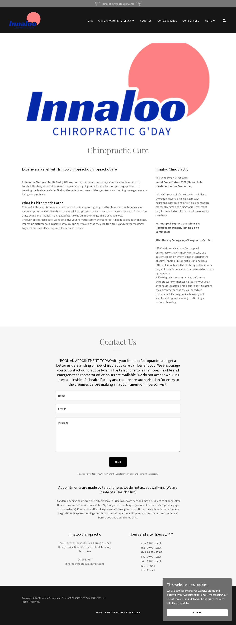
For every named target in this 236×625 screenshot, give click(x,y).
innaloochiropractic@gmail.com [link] (84, 563)
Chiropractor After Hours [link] (122, 612)
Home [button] (99, 612)
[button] (116, 21)
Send (118, 461)
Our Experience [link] (167, 20)
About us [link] (146, 20)
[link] (24, 20)
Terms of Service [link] (146, 473)
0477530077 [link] (85, 559)
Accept (197, 612)
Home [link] (89, 20)
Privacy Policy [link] (128, 473)
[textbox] (118, 395)
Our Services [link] (190, 20)
